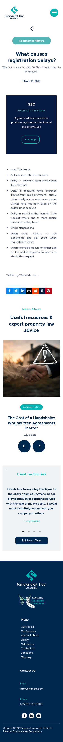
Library (25, 639)
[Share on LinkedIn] (22, 291)
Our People (27, 626)
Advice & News (30, 635)
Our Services (28, 631)
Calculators (27, 644)
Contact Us (28, 648)
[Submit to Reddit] (35, 291)
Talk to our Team (31, 540)
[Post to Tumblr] (42, 291)
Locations (27, 652)
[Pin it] (48, 291)
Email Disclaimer (20, 731)
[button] (54, 13)
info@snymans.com (31, 688)
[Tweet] (16, 291)
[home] (15, 12)
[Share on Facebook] (9, 291)
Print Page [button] (30, 139)
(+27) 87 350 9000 (31, 704)
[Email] (29, 291)
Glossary (26, 657)
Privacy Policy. (35, 731)
